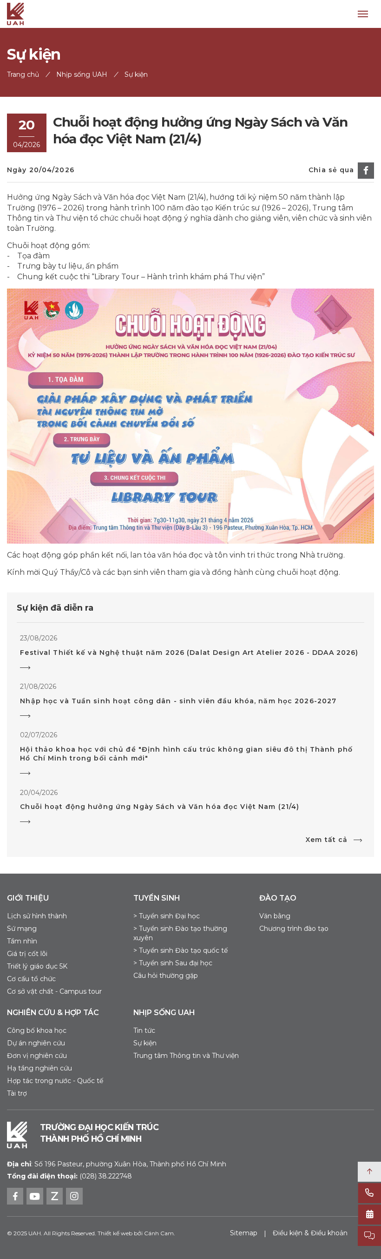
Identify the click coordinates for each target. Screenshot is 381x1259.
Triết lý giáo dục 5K (37, 966)
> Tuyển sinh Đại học (166, 916)
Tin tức (144, 1030)
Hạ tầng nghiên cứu (39, 1068)
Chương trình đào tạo (293, 928)
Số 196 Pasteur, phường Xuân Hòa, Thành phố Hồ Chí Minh (116, 1164)
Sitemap (243, 1233)
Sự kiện (145, 1043)
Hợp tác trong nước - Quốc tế (55, 1081)
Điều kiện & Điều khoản (310, 1233)
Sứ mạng (22, 928)
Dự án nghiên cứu (36, 1043)
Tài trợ (17, 1093)
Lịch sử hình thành (37, 916)
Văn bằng (274, 916)
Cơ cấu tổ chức (31, 979)
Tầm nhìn (22, 941)
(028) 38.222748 (105, 1176)
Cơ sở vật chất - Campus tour (54, 991)
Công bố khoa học (36, 1030)
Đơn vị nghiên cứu (37, 1055)
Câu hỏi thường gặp (165, 975)
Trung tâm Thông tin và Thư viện (186, 1055)
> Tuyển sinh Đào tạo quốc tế (180, 950)
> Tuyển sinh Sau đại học (172, 963)
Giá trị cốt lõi (27, 953)
